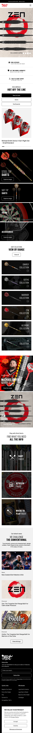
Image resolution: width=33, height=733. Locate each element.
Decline (15, 726)
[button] (30, 5)
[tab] (16, 95)
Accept (15, 721)
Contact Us (5, 697)
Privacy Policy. (15, 717)
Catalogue (21, 697)
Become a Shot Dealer (24, 694)
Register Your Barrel (7, 689)
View (7, 388)
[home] (5, 5)
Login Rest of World (23, 692)
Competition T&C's (7, 700)
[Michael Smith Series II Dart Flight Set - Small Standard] (16, 123)
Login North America (23, 689)
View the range (7, 424)
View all (16, 254)
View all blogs (16, 641)
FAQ (3, 694)
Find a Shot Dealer (6, 692)
